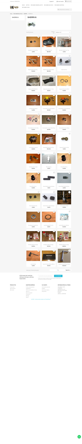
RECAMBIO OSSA (26, 7)
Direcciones (44, 291)
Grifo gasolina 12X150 (64, 205)
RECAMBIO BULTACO (48, 5)
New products (12, 288)
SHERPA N (15, 17)
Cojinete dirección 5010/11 (64, 89)
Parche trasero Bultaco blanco (49, 264)
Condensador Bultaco (33, 108)
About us (27, 291)
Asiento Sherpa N (48, 50)
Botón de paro (64, 69)
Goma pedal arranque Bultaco (48, 186)
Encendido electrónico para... (48, 147)
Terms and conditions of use (31, 289)
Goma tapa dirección (33, 205)
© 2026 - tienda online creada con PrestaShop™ (41, 299)
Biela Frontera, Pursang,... (33, 69)
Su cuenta (44, 285)
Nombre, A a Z (63, 32)
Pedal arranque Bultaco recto (64, 264)
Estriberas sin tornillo (33, 166)
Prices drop (12, 287)
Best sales (12, 289)
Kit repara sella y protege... (33, 244)
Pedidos (43, 288)
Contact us (28, 294)
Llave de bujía (33, 264)
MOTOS (27, 5)
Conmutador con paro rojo (33, 127)
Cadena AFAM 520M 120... (33, 89)
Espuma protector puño (64, 147)
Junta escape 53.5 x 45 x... (49, 225)
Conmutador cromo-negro (64, 127)
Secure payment (29, 292)
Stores (27, 297)
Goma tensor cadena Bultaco (48, 205)
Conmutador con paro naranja (64, 108)
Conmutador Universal (33, 147)
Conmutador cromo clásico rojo (48, 127)
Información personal (46, 287)
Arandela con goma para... (33, 50)
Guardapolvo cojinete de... (33, 225)
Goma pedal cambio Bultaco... (64, 186)
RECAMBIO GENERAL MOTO (37, 5)
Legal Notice (28, 288)
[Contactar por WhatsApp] (79, 436)
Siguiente (68, 270)
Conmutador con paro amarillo (49, 108)
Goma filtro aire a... (64, 166)
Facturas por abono (45, 289)
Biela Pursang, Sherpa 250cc (48, 69)
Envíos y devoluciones (30, 287)
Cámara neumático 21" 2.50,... (48, 89)
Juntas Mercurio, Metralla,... (64, 225)
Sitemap (27, 295)
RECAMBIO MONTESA (59, 5)
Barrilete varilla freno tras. (64, 50)
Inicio (23, 5)
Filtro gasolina (48, 166)
